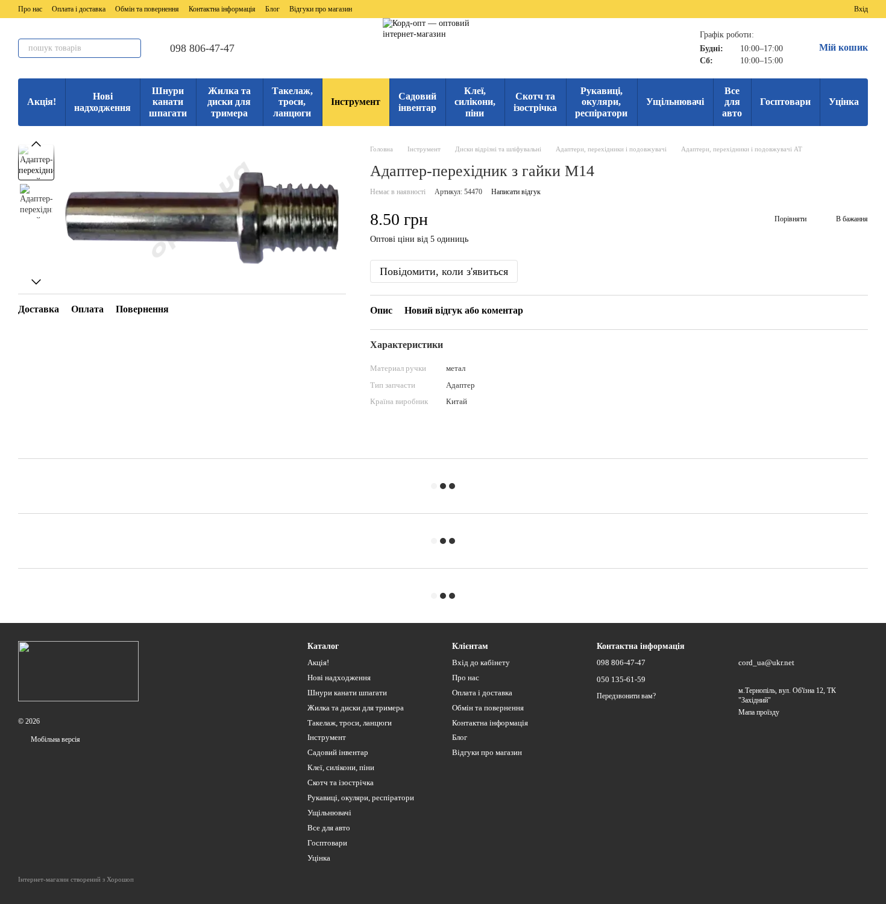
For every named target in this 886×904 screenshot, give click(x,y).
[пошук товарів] (131, 48)
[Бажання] (823, 9)
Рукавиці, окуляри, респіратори (601, 102)
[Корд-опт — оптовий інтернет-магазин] (78, 670)
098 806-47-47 (202, 48)
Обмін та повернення (147, 9)
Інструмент (355, 101)
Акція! (41, 101)
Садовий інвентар (417, 101)
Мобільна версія (54, 739)
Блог (272, 9)
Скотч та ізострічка (535, 101)
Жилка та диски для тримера (229, 102)
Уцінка (844, 101)
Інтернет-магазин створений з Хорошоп (76, 879)
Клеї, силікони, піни (474, 102)
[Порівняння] (801, 9)
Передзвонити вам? (626, 696)
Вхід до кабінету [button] (481, 662)
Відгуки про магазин (320, 9)
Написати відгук (516, 192)
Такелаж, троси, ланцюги (292, 102)
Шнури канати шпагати (168, 102)
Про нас (30, 9)
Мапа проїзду (758, 712)
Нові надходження (102, 101)
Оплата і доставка (78, 9)
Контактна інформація (222, 9)
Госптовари (785, 101)
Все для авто (732, 102)
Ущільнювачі (675, 101)
